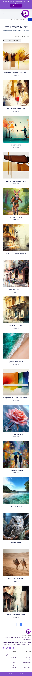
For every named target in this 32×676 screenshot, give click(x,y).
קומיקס (14, 660)
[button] (3, 13)
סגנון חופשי (13, 665)
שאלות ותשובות (27, 662)
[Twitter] (7, 648)
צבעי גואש (13, 657)
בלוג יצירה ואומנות (26, 660)
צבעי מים (13, 667)
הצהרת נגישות (27, 667)
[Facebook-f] (13, 648)
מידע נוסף (16, 75)
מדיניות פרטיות (27, 670)
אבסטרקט (13, 670)
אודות (29, 655)
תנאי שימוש (28, 665)
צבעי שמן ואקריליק (11, 655)
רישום (14, 662)
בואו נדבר (28, 657)
